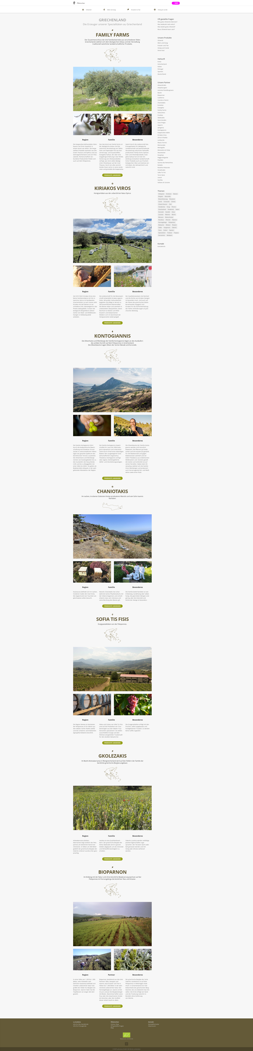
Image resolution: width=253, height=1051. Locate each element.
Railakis (160, 165)
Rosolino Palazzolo (164, 167)
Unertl (160, 177)
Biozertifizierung (163, 199)
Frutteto (160, 115)
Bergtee (160, 196)
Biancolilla (167, 196)
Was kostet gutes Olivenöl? (166, 27)
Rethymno (161, 225)
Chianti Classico (162, 204)
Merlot (174, 214)
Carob (160, 201)
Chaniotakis (161, 103)
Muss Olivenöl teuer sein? (166, 29)
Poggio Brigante (163, 157)
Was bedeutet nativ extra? (166, 24)
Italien (160, 67)
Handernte (171, 209)
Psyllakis (160, 160)
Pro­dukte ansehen (112, 175)
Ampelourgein (162, 88)
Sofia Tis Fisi (162, 172)
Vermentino (161, 235)
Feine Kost (161, 50)
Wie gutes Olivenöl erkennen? (167, 22)
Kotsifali (168, 212)
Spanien (160, 71)
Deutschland (162, 74)
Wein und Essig (163, 43)
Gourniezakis (162, 120)
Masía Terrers (162, 143)
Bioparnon (161, 95)
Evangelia (161, 108)
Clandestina (161, 207)
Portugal (160, 69)
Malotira (167, 214)
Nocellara (161, 220)
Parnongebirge (162, 222)
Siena (159, 230)
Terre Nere (161, 175)
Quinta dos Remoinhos (165, 163)
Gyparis (160, 125)
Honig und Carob (163, 48)
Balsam (175, 194)
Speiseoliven (161, 233)
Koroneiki (161, 212)
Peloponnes (172, 222)
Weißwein (169, 235)
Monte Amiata (169, 217)
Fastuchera (161, 113)
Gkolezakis (161, 118)
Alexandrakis (162, 85)
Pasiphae (161, 155)
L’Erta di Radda (162, 137)
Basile (160, 93)
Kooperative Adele (164, 133)
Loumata (160, 214)
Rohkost (168, 225)
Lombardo (161, 140)
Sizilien (165, 230)
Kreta (159, 62)
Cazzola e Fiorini (163, 100)
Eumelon (160, 105)
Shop (176, 3)
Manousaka (161, 145)
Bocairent (172, 199)
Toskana (169, 233)
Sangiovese (167, 227)
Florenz (174, 207)
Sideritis (174, 227)
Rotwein (174, 225)
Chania (173, 201)
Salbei (160, 227)
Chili (170, 204)
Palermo (174, 220)
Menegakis (161, 147)
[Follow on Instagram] (126, 1043)
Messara (160, 217)
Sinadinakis (161, 170)
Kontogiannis (162, 130)
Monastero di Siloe (164, 150)
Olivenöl (160, 40)
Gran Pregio (161, 123)
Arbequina (161, 194)
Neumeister (161, 153)
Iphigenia (161, 128)
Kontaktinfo (161, 246)
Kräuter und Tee (163, 45)
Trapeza (176, 233)
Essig (168, 207)
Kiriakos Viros (162, 135)
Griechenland (162, 64)
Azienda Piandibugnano (165, 90)
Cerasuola (166, 201)
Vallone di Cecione (164, 182)
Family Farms (162, 110)
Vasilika (160, 180)
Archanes (168, 194)
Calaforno (161, 98)
